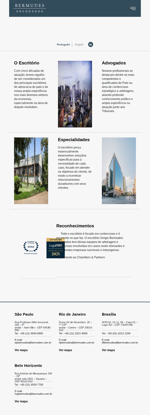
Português (63, 44)
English (79, 44)
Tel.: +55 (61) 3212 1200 (116, 333)
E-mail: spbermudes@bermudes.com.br (33, 341)
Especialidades (74, 139)
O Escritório (26, 62)
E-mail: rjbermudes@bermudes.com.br (76, 341)
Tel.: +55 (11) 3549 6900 (29, 333)
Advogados (114, 62)
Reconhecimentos (75, 225)
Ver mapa (21, 350)
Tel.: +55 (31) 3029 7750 (29, 384)
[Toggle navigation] (133, 8)
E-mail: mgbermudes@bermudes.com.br (33, 392)
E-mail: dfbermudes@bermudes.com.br (120, 341)
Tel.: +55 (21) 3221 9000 (73, 333)
